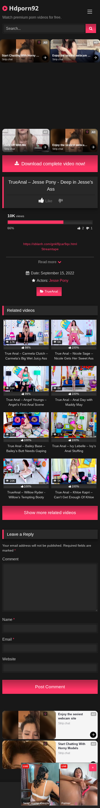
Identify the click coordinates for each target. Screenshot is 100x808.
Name (8, 620)
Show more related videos (50, 512)
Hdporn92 (23, 8)
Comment (10, 559)
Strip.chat (7, 59)
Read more (47, 262)
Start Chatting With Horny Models (19, 56)
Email (8, 639)
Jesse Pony (58, 281)
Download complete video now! (52, 163)
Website (9, 659)
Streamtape (50, 249)
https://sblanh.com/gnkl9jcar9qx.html (50, 244)
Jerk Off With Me (15, 145)
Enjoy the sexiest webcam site (70, 56)
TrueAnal (51, 291)
